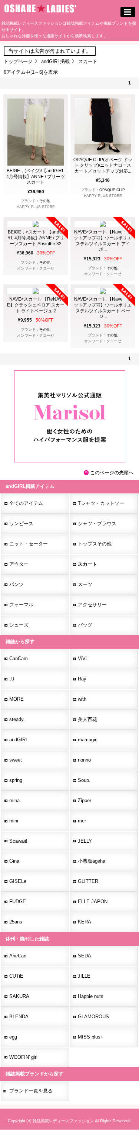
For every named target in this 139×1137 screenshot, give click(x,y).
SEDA (84, 956)
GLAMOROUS (93, 1016)
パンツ (16, 584)
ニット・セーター (28, 544)
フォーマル (21, 604)
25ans (15, 922)
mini (13, 821)
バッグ (85, 625)
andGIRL (18, 739)
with (82, 699)
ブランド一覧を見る (31, 1090)
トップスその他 (95, 544)
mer (82, 821)
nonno (84, 760)
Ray (82, 679)
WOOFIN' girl (23, 1057)
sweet (15, 760)
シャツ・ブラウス (97, 523)
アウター (19, 564)
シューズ (19, 625)
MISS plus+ (90, 1037)
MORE (16, 699)
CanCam (18, 658)
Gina (14, 861)
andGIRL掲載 (55, 61)
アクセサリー (92, 604)
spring (15, 780)
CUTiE (16, 976)
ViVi (82, 658)
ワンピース (21, 523)
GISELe (17, 881)
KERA (84, 922)
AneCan (17, 956)
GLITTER (88, 881)
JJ (11, 679)
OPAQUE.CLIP (112, 190)
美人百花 (87, 719)
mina (14, 800)
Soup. (84, 780)
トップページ (18, 61)
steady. (17, 719)
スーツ (85, 584)
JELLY (85, 841)
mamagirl (87, 739)
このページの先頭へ (111, 472)
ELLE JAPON (92, 901)
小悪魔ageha (91, 861)
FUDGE (17, 901)
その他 (44, 201)
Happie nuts (90, 996)
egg (13, 1037)
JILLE (84, 976)
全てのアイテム (26, 503)
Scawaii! (18, 841)
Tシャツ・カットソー (101, 503)
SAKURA (19, 996)
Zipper (84, 800)
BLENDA (19, 1016)
